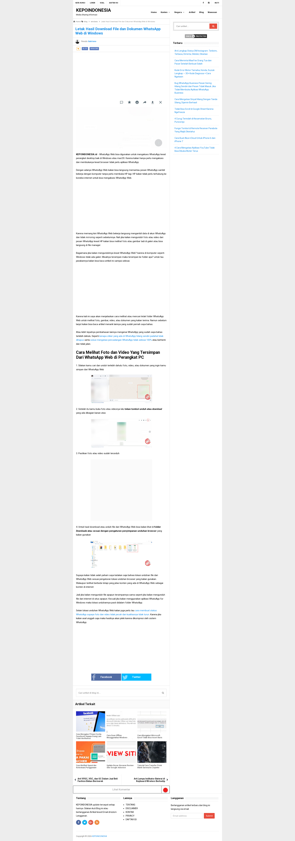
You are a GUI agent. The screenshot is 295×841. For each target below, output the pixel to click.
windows (94, 48)
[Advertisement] (121, 73)
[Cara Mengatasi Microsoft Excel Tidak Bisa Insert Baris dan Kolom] (151, 722)
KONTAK (130, 812)
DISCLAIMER (132, 808)
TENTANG (130, 804)
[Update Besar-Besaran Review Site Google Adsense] (121, 752)
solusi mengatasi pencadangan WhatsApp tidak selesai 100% (121, 340)
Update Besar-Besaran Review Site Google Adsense (120, 766)
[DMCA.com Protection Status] (195, 36)
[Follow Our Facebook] (203, 3)
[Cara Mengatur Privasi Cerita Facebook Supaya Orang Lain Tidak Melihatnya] (90, 721)
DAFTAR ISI (131, 819)
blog (85, 48)
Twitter (136, 677)
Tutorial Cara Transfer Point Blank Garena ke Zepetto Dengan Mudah (149, 767)
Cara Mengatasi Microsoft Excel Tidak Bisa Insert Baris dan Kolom (149, 737)
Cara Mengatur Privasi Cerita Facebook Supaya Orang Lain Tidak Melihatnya (88, 736)
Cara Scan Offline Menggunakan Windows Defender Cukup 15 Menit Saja (120, 737)
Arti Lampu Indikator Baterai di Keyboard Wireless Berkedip (149, 779)
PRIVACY (130, 816)
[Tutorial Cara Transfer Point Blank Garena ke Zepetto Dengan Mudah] (151, 752)
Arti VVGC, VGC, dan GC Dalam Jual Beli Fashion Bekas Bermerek (98, 779)
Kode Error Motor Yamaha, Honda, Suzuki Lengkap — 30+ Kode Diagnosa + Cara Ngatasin (194, 73)
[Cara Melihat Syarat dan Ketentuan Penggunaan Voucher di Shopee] (90, 752)
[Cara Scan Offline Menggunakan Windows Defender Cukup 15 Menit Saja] (121, 722)
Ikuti (217, 3)
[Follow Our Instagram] (209, 3)
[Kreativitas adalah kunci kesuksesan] (218, 836)
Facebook (106, 677)
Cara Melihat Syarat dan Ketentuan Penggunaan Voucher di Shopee (86, 767)
